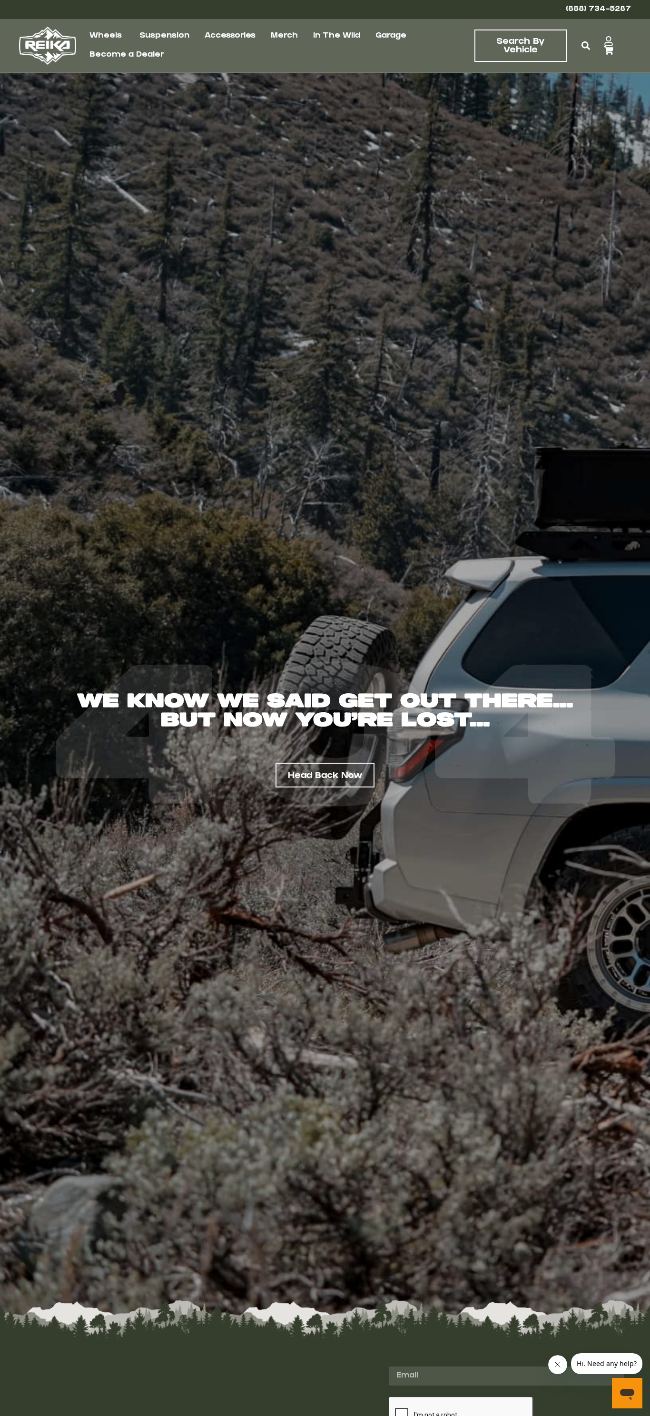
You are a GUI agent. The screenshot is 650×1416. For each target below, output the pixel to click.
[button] (586, 46)
